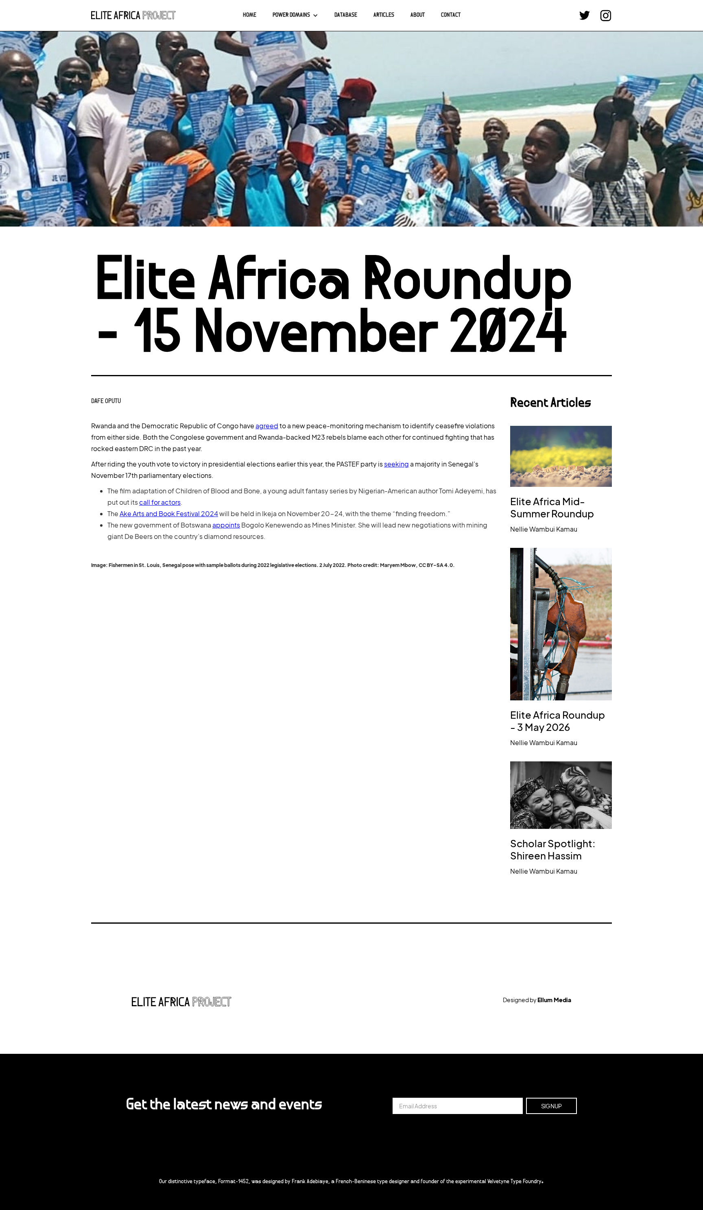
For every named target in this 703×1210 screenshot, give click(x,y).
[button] (295, 15)
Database (345, 15)
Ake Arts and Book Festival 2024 (169, 513)
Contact (451, 15)
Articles (383, 15)
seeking (396, 464)
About (417, 15)
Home (249, 15)
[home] (133, 15)
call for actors (160, 502)
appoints (226, 525)
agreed (266, 425)
